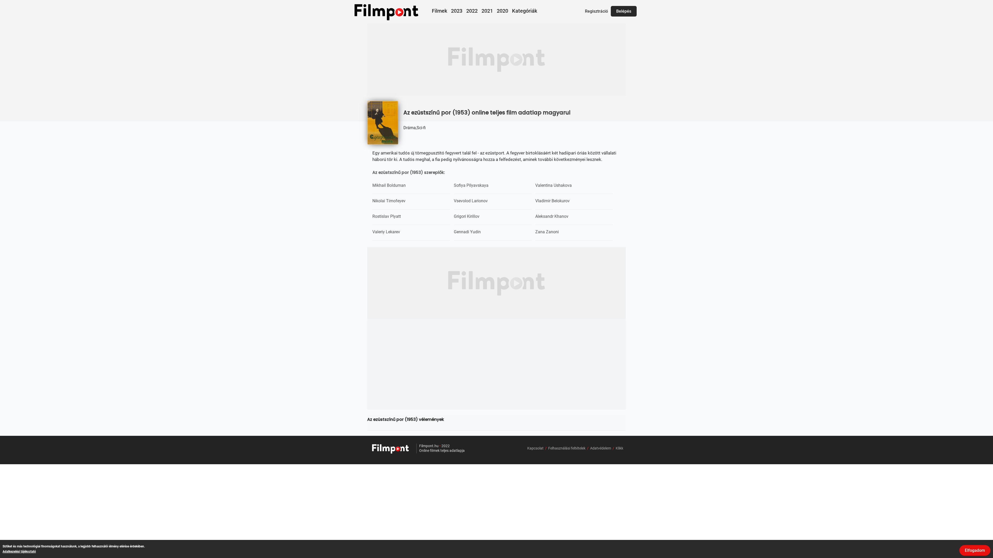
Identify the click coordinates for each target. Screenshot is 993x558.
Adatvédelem (600, 448)
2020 (502, 11)
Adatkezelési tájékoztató (19, 551)
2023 (456, 11)
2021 (487, 11)
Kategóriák (524, 11)
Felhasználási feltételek (566, 448)
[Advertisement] (496, 59)
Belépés (623, 11)
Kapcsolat (535, 448)
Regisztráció (596, 11)
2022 (472, 11)
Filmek (439, 11)
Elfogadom (975, 550)
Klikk (619, 448)
